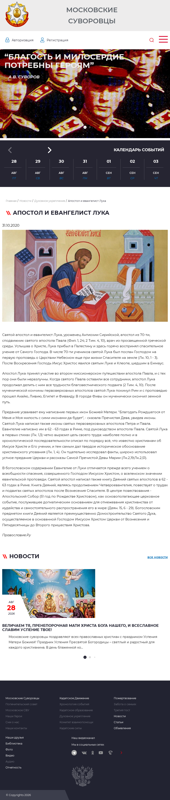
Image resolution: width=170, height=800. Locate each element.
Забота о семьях (125, 704)
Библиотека (14, 743)
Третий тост (122, 710)
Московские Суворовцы (92, 15)
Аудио (10, 761)
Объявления (122, 728)
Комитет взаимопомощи (76, 722)
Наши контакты (16, 728)
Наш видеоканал (83, 738)
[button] (85, 127)
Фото (9, 749)
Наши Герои (14, 716)
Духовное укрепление (75, 716)
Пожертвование (125, 698)
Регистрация (57, 40)
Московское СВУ (17, 710)
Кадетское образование (76, 710)
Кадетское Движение (74, 698)
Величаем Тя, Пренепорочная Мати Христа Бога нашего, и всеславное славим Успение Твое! (80, 627)
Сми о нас (12, 722)
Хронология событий (74, 704)
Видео (10, 755)
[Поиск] (151, 40)
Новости (120, 716)
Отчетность (13, 767)
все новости (157, 557)
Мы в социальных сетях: (87, 744)
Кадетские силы (71, 728)
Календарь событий (139, 149)
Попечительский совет (21, 704)
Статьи (118, 722)
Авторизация (22, 40)
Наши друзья (15, 737)
